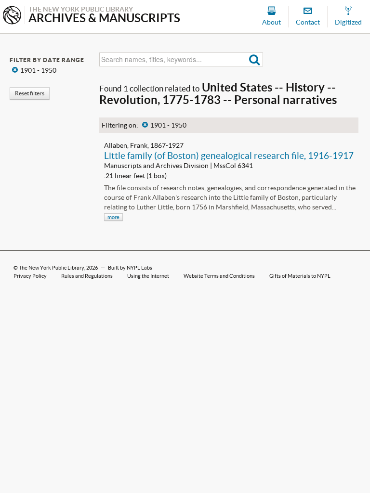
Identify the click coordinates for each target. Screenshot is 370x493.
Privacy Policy (30, 276)
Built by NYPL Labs (130, 268)
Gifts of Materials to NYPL (299, 276)
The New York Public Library (51, 268)
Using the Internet (148, 276)
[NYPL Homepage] (12, 16)
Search (254, 59)
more (113, 217)
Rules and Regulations (87, 276)
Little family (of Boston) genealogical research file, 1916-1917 (229, 155)
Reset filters (29, 93)
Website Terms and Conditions (219, 276)
